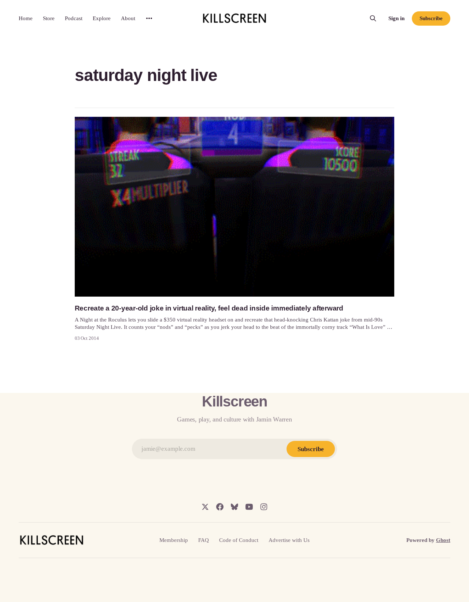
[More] (149, 18)
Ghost (443, 540)
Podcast (73, 18)
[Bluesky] (234, 506)
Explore (102, 18)
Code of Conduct (238, 540)
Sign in (396, 18)
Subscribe (431, 18)
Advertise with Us (289, 540)
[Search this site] (373, 18)
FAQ (203, 540)
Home (26, 18)
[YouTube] (249, 506)
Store (49, 18)
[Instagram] (263, 506)
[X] (205, 506)
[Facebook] (220, 506)
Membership (173, 540)
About (128, 18)
